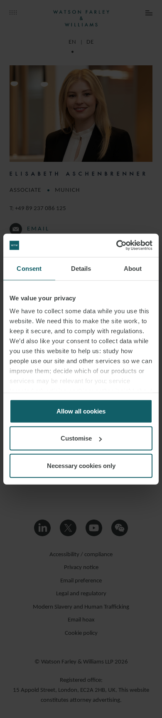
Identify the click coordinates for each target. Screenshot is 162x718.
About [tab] (133, 268)
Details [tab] (81, 268)
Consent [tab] (29, 268)
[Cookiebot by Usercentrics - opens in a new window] (116, 245)
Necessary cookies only (81, 465)
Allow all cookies (81, 410)
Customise (76, 438)
